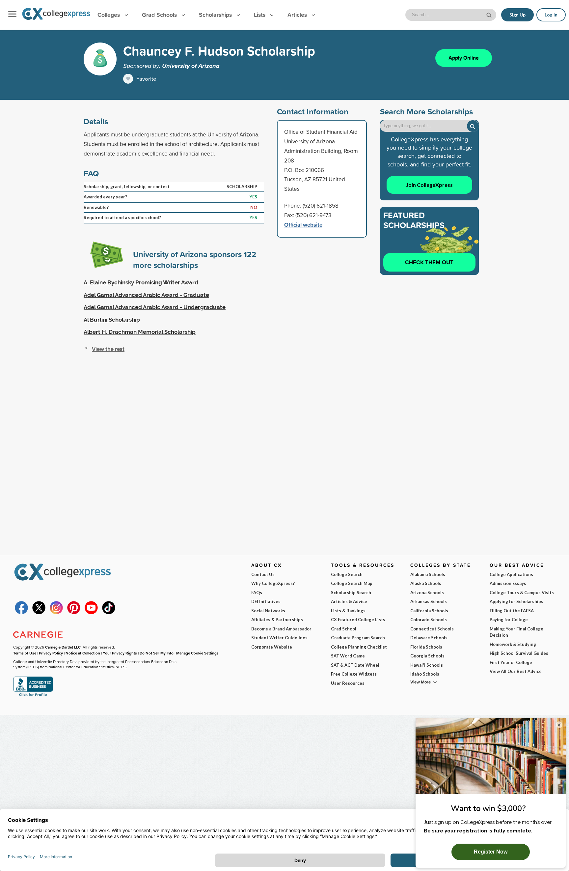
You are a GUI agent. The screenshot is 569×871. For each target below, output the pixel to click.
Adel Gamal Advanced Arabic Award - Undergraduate (155, 307)
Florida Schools (426, 647)
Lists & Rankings (348, 610)
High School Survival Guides (519, 653)
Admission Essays (508, 583)
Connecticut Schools (432, 628)
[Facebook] (21, 612)
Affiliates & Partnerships (277, 619)
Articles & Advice (349, 601)
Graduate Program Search (358, 637)
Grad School (343, 628)
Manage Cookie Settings (197, 653)
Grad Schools (160, 15)
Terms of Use (24, 653)
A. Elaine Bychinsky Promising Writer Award (141, 282)
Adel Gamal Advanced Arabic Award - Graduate (146, 295)
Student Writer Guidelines (279, 637)
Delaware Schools (428, 637)
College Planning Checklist (359, 647)
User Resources (348, 683)
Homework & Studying (513, 644)
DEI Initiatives (266, 601)
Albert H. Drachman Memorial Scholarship (140, 332)
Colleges (108, 15)
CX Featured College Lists (358, 619)
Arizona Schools (427, 592)
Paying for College (509, 619)
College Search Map (351, 583)
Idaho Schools (424, 674)
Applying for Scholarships (516, 601)
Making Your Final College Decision (516, 632)
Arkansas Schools (428, 601)
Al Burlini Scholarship (112, 319)
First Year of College (511, 662)
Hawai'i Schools (426, 665)
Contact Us (263, 574)
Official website (303, 224)
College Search (347, 574)
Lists (260, 15)
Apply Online (463, 58)
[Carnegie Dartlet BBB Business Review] (33, 695)
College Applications (511, 574)
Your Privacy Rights (120, 653)
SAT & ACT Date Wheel (355, 665)
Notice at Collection (83, 653)
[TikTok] (108, 612)
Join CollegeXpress (429, 185)
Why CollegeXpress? (273, 583)
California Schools (429, 610)
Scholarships (216, 15)
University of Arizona (191, 65)
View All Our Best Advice (516, 671)
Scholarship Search (351, 592)
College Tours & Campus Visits (522, 592)
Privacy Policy (51, 653)
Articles (298, 15)
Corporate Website (271, 647)
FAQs (256, 592)
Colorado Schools (428, 619)
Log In (551, 14)
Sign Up (517, 14)
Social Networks (268, 610)
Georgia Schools (427, 655)
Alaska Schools (425, 583)
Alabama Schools (427, 574)
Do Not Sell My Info (157, 653)
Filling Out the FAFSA (512, 610)
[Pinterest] (74, 612)
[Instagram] (56, 612)
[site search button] (489, 14)
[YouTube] (91, 612)
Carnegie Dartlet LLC (63, 647)
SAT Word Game (348, 655)
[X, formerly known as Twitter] (39, 612)
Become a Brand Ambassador (281, 628)
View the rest (108, 349)
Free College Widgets (354, 674)
